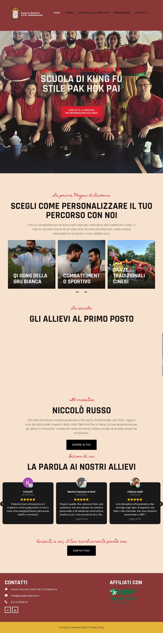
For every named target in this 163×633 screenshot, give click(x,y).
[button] (77, 292)
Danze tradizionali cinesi (129, 276)
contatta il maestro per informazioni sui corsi (81, 111)
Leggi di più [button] (49, 519)
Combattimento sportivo (81, 279)
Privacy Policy (96, 627)
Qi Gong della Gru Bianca (30, 279)
